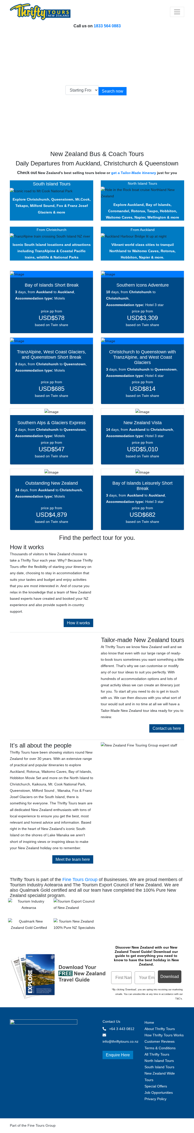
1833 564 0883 (107, 26)
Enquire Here (118, 1055)
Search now (112, 91)
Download (169, 976)
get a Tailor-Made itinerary (133, 173)
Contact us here (167, 728)
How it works (78, 623)
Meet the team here (73, 859)
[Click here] (29, 905)
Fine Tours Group (80, 879)
